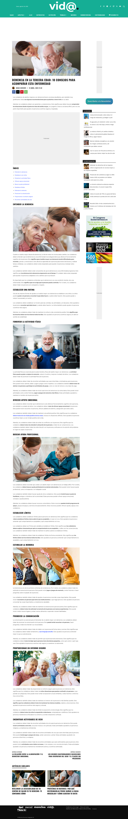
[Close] (94, 381)
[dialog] (64, 409)
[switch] (85, 409)
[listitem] (64, 405)
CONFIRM (52, 434)
